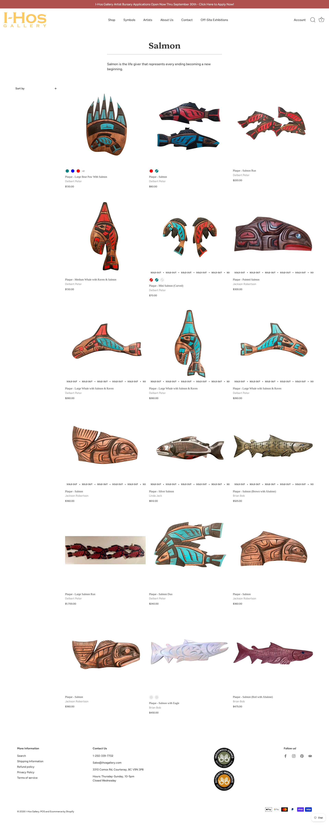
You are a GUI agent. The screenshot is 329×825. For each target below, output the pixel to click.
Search (21, 755)
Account (300, 20)
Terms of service (27, 777)
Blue (73, 171)
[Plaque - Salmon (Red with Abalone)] (273, 653)
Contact (187, 20)
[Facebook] (285, 755)
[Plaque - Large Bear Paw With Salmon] (105, 126)
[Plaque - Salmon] (189, 126)
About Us (166, 20)
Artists (147, 20)
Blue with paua (157, 697)
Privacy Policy (25, 772)
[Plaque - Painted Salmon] (273, 235)
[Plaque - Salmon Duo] (189, 550)
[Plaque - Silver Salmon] (189, 447)
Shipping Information (30, 761)
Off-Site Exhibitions (214, 20)
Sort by (20, 88)
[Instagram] (293, 755)
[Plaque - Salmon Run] (273, 126)
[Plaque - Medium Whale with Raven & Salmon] (105, 235)
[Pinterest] (302, 755)
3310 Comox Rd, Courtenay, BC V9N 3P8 (118, 769)
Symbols (129, 20)
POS (42, 811)
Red (78, 171)
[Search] (312, 20)
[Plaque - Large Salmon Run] (105, 550)
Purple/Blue (151, 697)
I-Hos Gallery (32, 811)
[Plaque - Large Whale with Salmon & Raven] (105, 344)
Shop (111, 20)
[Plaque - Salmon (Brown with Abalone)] (273, 447)
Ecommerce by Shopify (62, 811)
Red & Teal (162, 280)
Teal (67, 171)
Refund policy (25, 766)
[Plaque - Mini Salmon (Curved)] (189, 235)
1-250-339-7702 (103, 755)
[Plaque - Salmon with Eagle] (189, 653)
